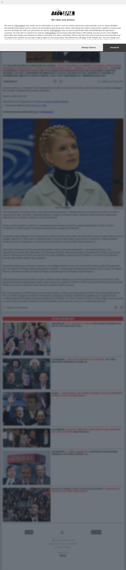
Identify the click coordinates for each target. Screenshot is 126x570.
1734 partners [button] (19, 25)
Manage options (89, 47)
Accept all (114, 47)
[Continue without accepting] (2, 2)
